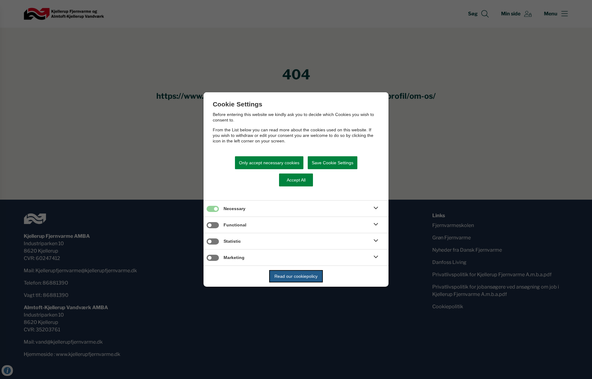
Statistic (232, 241)
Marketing (234, 257)
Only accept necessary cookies (269, 162)
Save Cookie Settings (332, 162)
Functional (235, 224)
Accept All (296, 180)
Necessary (234, 208)
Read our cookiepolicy (296, 276)
